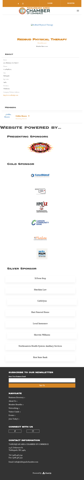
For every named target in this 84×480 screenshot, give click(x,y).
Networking (13, 408)
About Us (12, 401)
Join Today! (13, 419)
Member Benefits (15, 405)
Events (11, 415)
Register (70, 3)
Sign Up (42, 385)
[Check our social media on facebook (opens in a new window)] (18, 4)
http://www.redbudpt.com (10, 95)
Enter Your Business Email (17, 376)
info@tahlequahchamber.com (26, 462)
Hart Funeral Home (40, 312)
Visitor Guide (14, 412)
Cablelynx (42, 301)
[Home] (34, 11)
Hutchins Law (40, 290)
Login (50, 3)
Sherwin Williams (42, 335)
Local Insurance (40, 324)
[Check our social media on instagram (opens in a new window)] (23, 4)
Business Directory (16, 398)
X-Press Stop (40, 279)
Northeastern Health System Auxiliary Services (40, 346)
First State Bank (40, 358)
